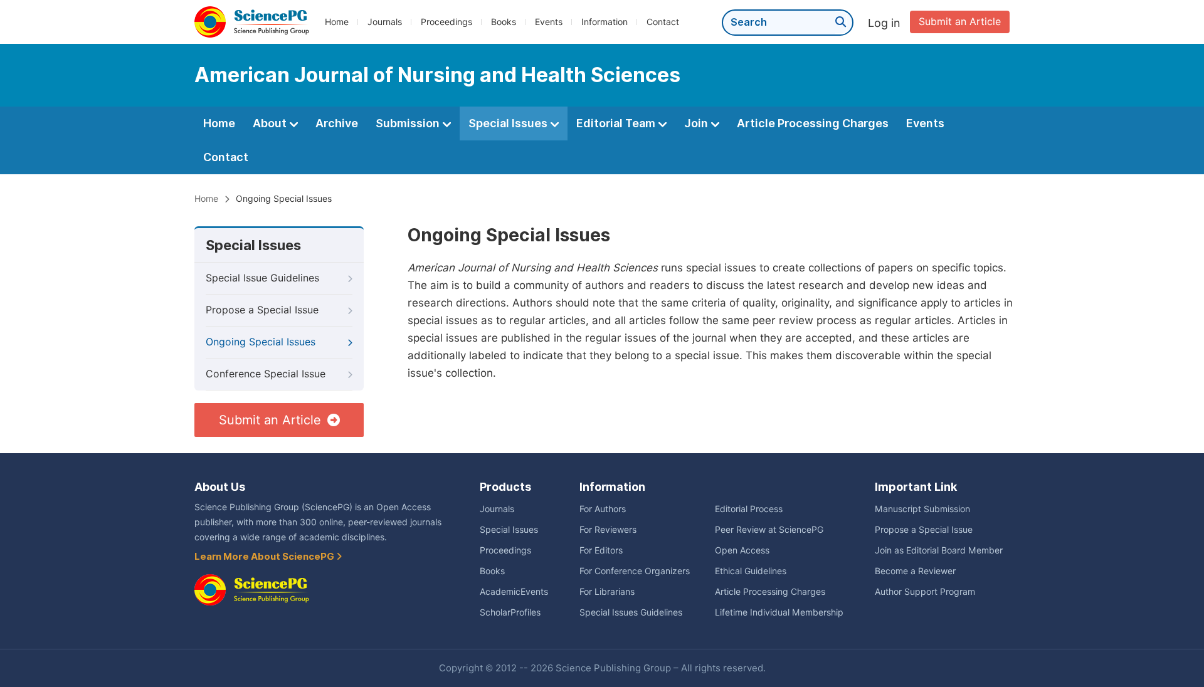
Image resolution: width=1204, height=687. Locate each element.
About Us (219, 486)
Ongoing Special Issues (260, 342)
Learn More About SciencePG (265, 556)
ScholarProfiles (510, 612)
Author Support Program (925, 592)
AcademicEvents (514, 592)
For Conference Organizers (634, 571)
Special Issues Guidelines (630, 612)
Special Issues (509, 123)
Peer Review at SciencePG (769, 530)
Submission (409, 123)
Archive (336, 123)
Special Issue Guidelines (262, 278)
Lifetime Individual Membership (779, 612)
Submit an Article (960, 22)
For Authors (602, 509)
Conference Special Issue (265, 374)
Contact (663, 22)
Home (337, 22)
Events (548, 22)
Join (697, 123)
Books (503, 22)
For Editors (601, 550)
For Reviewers (607, 530)
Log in (884, 22)
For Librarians (607, 592)
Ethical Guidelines (750, 571)
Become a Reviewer (915, 571)
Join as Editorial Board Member (939, 550)
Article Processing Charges (813, 123)
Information (604, 22)
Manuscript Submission (922, 509)
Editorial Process (749, 509)
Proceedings (446, 22)
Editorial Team (617, 123)
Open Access (742, 550)
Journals (384, 22)
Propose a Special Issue (262, 310)
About (271, 123)
